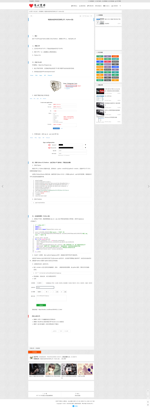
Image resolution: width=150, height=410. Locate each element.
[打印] (80, 16)
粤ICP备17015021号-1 (87, 403)
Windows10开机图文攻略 (111, 117)
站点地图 (70, 401)
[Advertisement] (61, 27)
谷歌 (107, 77)
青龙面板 (36, 276)
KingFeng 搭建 (81, 376)
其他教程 (41, 11)
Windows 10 (108, 64)
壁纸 (100, 75)
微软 (107, 56)
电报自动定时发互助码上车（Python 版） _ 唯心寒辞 (53, 358)
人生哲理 (115, 67)
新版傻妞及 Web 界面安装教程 (52, 376)
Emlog (107, 80)
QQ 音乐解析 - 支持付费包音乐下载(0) (48, 324)
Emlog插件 (115, 59)
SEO (107, 61)
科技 (115, 69)
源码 (115, 75)
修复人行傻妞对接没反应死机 (36, 376)
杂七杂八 (36, 11)
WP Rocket (100, 67)
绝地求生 (100, 77)
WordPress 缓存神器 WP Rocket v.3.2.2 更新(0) (51, 321)
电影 (107, 75)
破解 (100, 64)
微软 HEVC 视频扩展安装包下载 (112, 19)
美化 (107, 72)
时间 (115, 72)
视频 (100, 61)
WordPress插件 (107, 70)
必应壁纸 (115, 56)
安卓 (100, 56)
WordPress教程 (115, 62)
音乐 (115, 80)
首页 (31, 11)
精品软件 (100, 80)
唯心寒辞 (65, 356)
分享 (67, 331)
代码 (115, 64)
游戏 (107, 59)
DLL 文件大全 (108, 96)
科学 (107, 67)
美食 (100, 69)
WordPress (115, 77)
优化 (100, 72)
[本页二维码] (148, 405)
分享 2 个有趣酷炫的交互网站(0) (46, 319)
